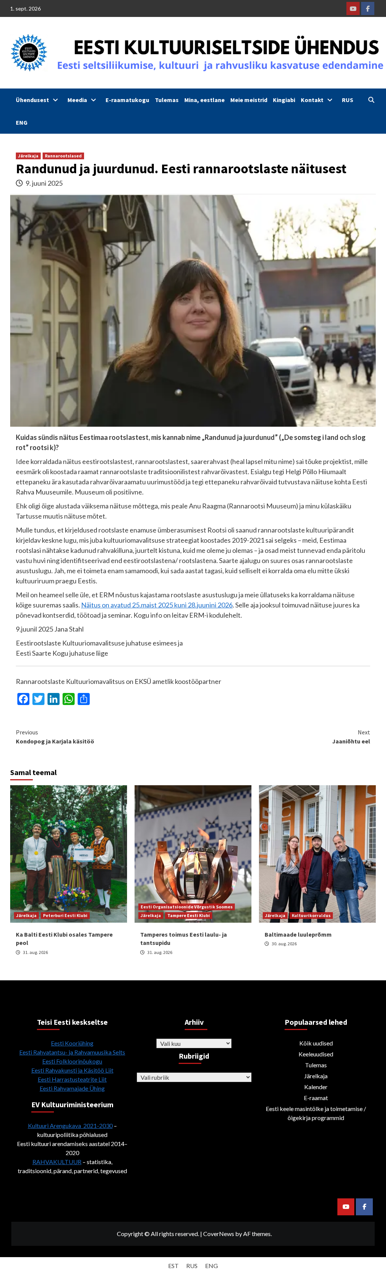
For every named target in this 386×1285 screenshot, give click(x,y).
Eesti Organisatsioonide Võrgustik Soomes (187, 907)
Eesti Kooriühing (72, 1043)
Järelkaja (28, 156)
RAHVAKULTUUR (56, 1161)
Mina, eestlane (204, 100)
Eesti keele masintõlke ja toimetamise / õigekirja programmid (316, 1113)
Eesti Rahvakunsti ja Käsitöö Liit (72, 1070)
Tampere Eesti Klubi (188, 915)
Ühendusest (32, 100)
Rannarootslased (63, 156)
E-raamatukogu (127, 100)
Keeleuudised (316, 1054)
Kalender (316, 1086)
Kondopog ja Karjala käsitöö (55, 736)
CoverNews (218, 1233)
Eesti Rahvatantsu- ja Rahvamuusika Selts (72, 1052)
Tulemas (167, 100)
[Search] (371, 100)
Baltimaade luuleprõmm (298, 934)
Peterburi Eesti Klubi (65, 915)
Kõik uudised (316, 1043)
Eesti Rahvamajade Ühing (72, 1088)
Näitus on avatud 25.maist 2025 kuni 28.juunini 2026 (157, 605)
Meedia (77, 100)
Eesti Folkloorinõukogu (72, 1061)
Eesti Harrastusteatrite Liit (72, 1079)
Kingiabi (284, 100)
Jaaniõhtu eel (351, 736)
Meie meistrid (248, 100)
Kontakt (312, 100)
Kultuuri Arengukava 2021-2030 (70, 1125)
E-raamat (316, 1097)
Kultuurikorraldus (311, 915)
